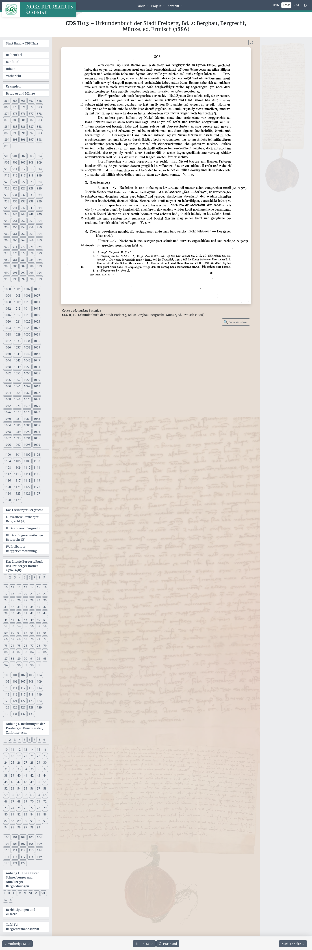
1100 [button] (7, 455)
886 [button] (23, 127)
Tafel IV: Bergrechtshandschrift (22, 927)
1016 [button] (7, 315)
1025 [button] (17, 328)
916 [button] (14, 175)
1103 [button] (37, 455)
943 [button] (31, 208)
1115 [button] (37, 474)
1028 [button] (7, 334)
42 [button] (32, 613)
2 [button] (10, 577)
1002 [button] (27, 289)
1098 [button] (27, 445)
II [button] (9, 893)
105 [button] (6, 681)
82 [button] (19, 652)
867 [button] (31, 101)
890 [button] (14, 133)
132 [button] (23, 714)
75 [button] (19, 646)
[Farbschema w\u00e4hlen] (305, 5)
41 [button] (25, 613)
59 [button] (6, 633)
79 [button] (45, 646)
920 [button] (6, 182)
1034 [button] (27, 341)
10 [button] (6, 587)
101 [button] (14, 675)
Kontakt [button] (173, 6)
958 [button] (31, 227)
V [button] (25, 893)
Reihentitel (14, 55)
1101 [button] (17, 455)
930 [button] (6, 195)
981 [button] (14, 260)
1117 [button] (17, 480)
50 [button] (38, 620)
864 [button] (6, 101)
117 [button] (23, 694)
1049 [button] (17, 367)
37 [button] (45, 607)
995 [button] (6, 279)
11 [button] (12, 587)
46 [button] (12, 620)
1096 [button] (7, 445)
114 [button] (39, 688)
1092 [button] (7, 438)
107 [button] (23, 681)
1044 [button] (7, 360)
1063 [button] (37, 386)
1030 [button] (27, 334)
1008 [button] (7, 302)
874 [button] (6, 114)
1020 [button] (7, 321)
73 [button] (6, 646)
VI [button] (30, 893)
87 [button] (6, 659)
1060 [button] (7, 386)
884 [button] (6, 127)
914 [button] (39, 169)
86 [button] (45, 652)
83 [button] (25, 652)
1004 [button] (7, 296)
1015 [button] (37, 308)
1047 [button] (37, 360)
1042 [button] (27, 354)
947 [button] (23, 214)
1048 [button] (7, 367)
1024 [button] (7, 328)
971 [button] (14, 247)
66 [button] (6, 639)
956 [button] (14, 227)
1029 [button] (17, 334)
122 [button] (23, 701)
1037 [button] (17, 347)
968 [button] (31, 240)
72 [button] (45, 639)
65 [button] (45, 633)
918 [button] (31, 175)
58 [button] (45, 626)
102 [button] (23, 675)
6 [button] (29, 577)
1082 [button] (27, 419)
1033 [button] (17, 341)
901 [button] (14, 156)
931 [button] (14, 195)
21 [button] (32, 594)
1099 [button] (37, 445)
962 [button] (23, 234)
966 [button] (14, 240)
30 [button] (45, 600)
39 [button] (12, 613)
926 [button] (14, 188)
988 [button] (31, 266)
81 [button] (12, 652)
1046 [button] (27, 360)
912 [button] (23, 169)
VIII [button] (44, 893)
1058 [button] (27, 380)
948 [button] (31, 214)
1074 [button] (27, 406)
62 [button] (25, 633)
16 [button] (45, 587)
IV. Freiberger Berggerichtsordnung (21, 549)
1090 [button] (27, 432)
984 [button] (39, 260)
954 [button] (39, 221)
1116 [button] (7, 480)
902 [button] (23, 156)
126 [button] (14, 707)
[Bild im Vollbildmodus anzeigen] (251, 42)
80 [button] (6, 652)
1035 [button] (37, 341)
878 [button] (39, 114)
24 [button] (6, 600)
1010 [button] (27, 302)
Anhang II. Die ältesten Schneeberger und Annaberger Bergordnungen (23, 879)
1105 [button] (17, 461)
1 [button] (5, 577)
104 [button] (39, 675)
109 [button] (39, 681)
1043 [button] (37, 354)
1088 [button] (7, 432)
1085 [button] (17, 425)
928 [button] (31, 188)
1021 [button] (17, 321)
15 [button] (38, 587)
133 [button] (31, 714)
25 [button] (12, 600)
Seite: (277, 5)
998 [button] (31, 279)
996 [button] (14, 279)
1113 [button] (17, 474)
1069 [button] (17, 399)
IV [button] (19, 893)
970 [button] (6, 247)
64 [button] (38, 633)
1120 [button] (7, 487)
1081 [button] (17, 419)
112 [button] (23, 688)
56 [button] (32, 626)
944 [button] (39, 208)
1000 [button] (7, 289)
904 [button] (39, 156)
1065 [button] (17, 393)
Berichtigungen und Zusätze (20, 912)
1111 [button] (37, 468)
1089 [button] (17, 432)
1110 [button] (27, 468)
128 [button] (31, 707)
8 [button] (39, 577)
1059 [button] (37, 380)
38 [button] (6, 613)
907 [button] (23, 162)
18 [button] (12, 594)
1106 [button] (27, 461)
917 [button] (23, 175)
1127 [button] (37, 493)
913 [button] (31, 169)
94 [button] (6, 665)
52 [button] (6, 626)
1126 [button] (27, 493)
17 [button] (6, 594)
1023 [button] (37, 321)
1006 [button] (27, 296)
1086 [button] (27, 425)
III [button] (14, 893)
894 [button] (6, 140)
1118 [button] (27, 480)
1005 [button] (17, 296)
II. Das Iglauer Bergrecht (23, 528)
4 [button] (20, 577)
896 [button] (23, 140)
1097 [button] (17, 445)
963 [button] (31, 234)
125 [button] (6, 707)
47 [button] (19, 620)
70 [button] (32, 639)
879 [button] (6, 120)
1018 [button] (27, 315)
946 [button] (14, 214)
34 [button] (25, 607)
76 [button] (25, 646)
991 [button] (14, 273)
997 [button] (23, 279)
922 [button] (23, 182)
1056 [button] (7, 380)
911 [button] (14, 169)
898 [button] (39, 140)
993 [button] (31, 273)
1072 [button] (7, 406)
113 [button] (31, 688)
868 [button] (39, 101)
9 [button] (44, 577)
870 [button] (14, 107)
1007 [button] (37, 296)
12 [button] (19, 587)
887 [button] (31, 127)
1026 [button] (27, 328)
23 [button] (45, 594)
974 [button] (39, 247)
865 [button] (14, 101)
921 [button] (14, 182)
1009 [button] (17, 302)
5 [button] (24, 577)
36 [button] (38, 607)
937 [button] (23, 201)
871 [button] (23, 107)
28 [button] (32, 600)
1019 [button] (37, 315)
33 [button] (19, 607)
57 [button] (38, 626)
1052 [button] (7, 373)
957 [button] (23, 227)
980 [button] (6, 260)
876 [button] (23, 114)
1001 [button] (17, 289)
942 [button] (23, 208)
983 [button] (31, 260)
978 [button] (31, 253)
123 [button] (31, 701)
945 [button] (6, 214)
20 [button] (25, 594)
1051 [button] (37, 367)
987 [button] (23, 266)
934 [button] (39, 195)
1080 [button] (7, 419)
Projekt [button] (156, 6)
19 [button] (19, 594)
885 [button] (14, 127)
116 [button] (14, 694)
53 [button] (12, 626)
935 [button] (6, 201)
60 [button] (12, 633)
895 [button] (14, 140)
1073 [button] (17, 406)
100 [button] (6, 675)
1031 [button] (37, 334)
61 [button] (19, 633)
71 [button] (38, 639)
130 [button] (6, 714)
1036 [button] (7, 347)
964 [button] (39, 234)
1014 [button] (27, 308)
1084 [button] (7, 425)
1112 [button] (7, 474)
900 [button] (6, 156)
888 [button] (39, 127)
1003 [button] (37, 289)
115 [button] (6, 694)
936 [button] (14, 201)
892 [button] (31, 133)
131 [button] (14, 714)
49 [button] (32, 620)
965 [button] (6, 240)
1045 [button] (17, 360)
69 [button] (25, 639)
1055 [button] (37, 373)
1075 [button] (37, 406)
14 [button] (32, 587)
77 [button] (32, 646)
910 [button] (6, 169)
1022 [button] (27, 321)
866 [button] (23, 101)
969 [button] (39, 240)
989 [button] (39, 266)
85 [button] (38, 652)
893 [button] (39, 133)
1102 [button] (27, 455)
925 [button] (6, 188)
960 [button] (6, 234)
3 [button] (15, 577)
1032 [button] (7, 341)
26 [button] (19, 600)
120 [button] (6, 701)
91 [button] (32, 659)
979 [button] (39, 253)
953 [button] (31, 221)
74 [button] (12, 646)
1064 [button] (7, 393)
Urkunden (13, 86)
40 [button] (19, 613)
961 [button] (14, 234)
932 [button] (23, 195)
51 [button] (45, 620)
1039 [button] (37, 347)
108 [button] (31, 681)
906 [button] (14, 162)
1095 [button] (37, 438)
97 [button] (25, 665)
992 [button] (23, 273)
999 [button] (39, 279)
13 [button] (25, 587)
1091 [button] (37, 432)
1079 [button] (37, 412)
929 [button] (39, 188)
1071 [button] (37, 399)
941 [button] (14, 208)
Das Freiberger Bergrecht (24, 510)
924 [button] (39, 182)
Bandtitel (12, 62)
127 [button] (23, 707)
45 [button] (6, 620)
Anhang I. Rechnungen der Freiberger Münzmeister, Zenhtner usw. (25, 728)
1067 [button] (37, 393)
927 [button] (23, 188)
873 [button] (39, 107)
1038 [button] (27, 347)
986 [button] (14, 266)
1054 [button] (27, 373)
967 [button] (23, 240)
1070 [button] (27, 399)
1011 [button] (37, 302)
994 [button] (39, 273)
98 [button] (32, 665)
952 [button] (23, 221)
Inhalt (10, 69)
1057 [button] (17, 380)
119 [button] (39, 694)
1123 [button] (37, 487)
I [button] (4, 893)
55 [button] (25, 626)
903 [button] (31, 156)
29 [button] (38, 600)
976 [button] (14, 253)
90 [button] (25, 659)
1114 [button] (27, 474)
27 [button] (25, 600)
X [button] (11, 900)
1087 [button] (37, 425)
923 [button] (31, 182)
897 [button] (31, 140)
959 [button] (39, 227)
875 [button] (14, 114)
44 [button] (45, 613)
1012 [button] (7, 308)
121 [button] (14, 701)
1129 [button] (17, 500)
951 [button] (14, 221)
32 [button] (12, 607)
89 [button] (19, 659)
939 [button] (39, 201)
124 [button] (39, 701)
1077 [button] (17, 412)
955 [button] (6, 227)
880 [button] (14, 120)
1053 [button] (17, 373)
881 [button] (23, 120)
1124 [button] (7, 493)
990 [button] (6, 273)
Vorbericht (13, 76)
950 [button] (6, 221)
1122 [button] (27, 487)
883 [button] (39, 120)
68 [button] (19, 639)
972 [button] (23, 247)
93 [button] (45, 659)
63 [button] (32, 633)
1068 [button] (7, 399)
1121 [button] (17, 487)
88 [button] (12, 659)
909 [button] (39, 162)
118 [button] (31, 694)
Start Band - (22, 43)
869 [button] (6, 107)
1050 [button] (27, 367)
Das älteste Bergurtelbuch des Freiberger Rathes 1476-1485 (24, 566)
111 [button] (14, 688)
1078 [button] (27, 412)
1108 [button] (7, 468)
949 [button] (39, 214)
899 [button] (6, 146)
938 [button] (31, 201)
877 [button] (31, 114)
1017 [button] (17, 315)
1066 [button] (27, 393)
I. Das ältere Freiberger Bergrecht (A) (22, 519)
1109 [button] (17, 468)
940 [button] (6, 208)
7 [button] (34, 577)
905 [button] (6, 162)
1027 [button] (37, 328)
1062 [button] (27, 386)
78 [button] (38, 646)
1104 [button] (7, 461)
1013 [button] (17, 308)
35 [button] (32, 607)
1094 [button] (27, 438)
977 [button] (23, 253)
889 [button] (6, 133)
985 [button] (6, 266)
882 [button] (31, 120)
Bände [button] (141, 6)
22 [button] (38, 594)
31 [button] (6, 607)
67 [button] (12, 639)
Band (170, 943)
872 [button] (31, 107)
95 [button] (12, 665)
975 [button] (6, 253)
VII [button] (36, 893)
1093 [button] (17, 438)
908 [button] (31, 162)
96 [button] (19, 665)
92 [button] (38, 659)
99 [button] (38, 665)
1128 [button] (7, 500)
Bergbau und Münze (20, 93)
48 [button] (25, 620)
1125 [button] (17, 493)
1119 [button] (37, 480)
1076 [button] (7, 412)
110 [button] (6, 688)
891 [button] (23, 133)
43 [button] (38, 613)
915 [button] (6, 175)
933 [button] (31, 195)
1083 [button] (37, 419)
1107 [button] (37, 461)
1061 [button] (17, 386)
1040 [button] (7, 354)
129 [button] (39, 707)
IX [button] (5, 900)
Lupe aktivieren (236, 322)
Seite (146, 943)
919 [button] (39, 175)
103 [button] (31, 675)
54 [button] (19, 626)
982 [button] (23, 260)
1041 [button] (17, 354)
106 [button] (14, 681)
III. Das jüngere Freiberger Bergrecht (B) (24, 537)
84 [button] (32, 652)
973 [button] (31, 247)
